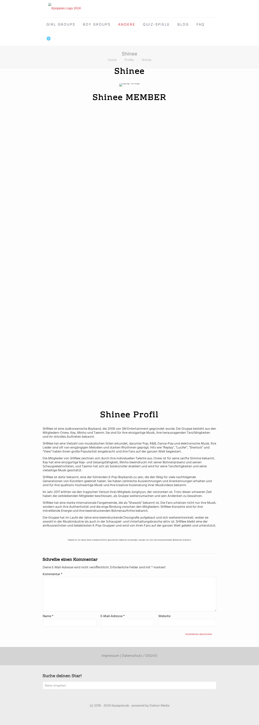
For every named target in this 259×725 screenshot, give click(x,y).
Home (112, 60)
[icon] (129, 711)
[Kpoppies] (64, 8)
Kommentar (52, 574)
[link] (58, 116)
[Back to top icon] (241, 717)
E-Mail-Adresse (112, 616)
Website (164, 616)
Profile (129, 60)
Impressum (110, 656)
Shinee (146, 60)
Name (48, 616)
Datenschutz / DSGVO (139, 656)
